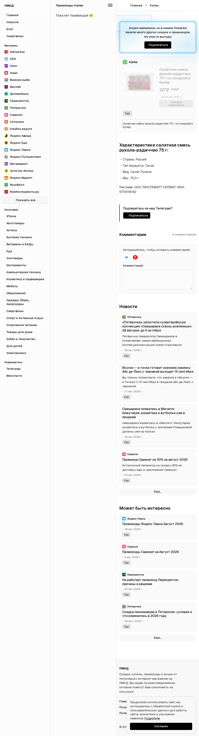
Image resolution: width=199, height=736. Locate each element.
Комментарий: (133, 265)
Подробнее (152, 718)
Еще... (158, 491)
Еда (127, 113)
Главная (136, 5)
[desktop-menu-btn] (121, 5)
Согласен (161, 726)
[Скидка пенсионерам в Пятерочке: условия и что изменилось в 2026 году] (158, 616)
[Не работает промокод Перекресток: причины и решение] (158, 584)
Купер (154, 5)
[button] (185, 5)
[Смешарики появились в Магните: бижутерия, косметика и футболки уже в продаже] (158, 426)
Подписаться (158, 44)
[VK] (126, 257)
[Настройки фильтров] (110, 5)
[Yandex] (135, 257)
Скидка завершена (176, 103)
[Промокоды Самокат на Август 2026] (158, 554)
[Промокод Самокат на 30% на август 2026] (158, 467)
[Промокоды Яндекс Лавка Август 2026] (158, 527)
